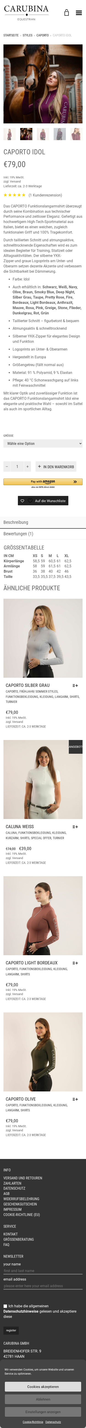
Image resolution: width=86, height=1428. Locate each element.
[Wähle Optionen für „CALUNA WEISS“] (76, 827)
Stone (62, 308)
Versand (15, 181)
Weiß (62, 287)
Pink (39, 308)
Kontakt (10, 1234)
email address (14, 1279)
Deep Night (65, 292)
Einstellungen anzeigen (43, 1412)
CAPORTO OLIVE (21, 1099)
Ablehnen (43, 1399)
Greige (50, 308)
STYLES (27, 35)
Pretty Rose (54, 297)
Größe (8, 435)
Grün (45, 313)
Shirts (74, 697)
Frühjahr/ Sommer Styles (38, 691)
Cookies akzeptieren (43, 1387)
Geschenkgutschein (20, 1204)
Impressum (12, 1209)
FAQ (6, 1245)
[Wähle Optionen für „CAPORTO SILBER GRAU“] (76, 685)
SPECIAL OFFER (41, 838)
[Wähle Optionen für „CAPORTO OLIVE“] (76, 1099)
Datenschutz (53, 1422)
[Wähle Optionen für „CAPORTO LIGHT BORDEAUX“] (76, 963)
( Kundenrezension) (45, 195)
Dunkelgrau (22, 313)
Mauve (18, 308)
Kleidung (46, 697)
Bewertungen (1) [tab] (18, 533)
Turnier (11, 702)
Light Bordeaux (42, 302)
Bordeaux (20, 302)
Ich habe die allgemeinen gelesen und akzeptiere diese (39, 1311)
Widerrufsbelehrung (21, 1199)
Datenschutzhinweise (21, 1311)
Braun (28, 292)
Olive (17, 292)
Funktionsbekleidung (22, 697)
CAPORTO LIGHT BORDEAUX (32, 963)
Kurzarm (12, 838)
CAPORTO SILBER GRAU (28, 685)
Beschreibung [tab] (15, 522)
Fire (68, 297)
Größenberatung (18, 1239)
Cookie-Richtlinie (33, 1422)
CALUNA (11, 833)
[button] (43, 484)
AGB (6, 1193)
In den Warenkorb (58, 467)
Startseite (11, 35)
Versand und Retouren (22, 1178)
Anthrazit (64, 302)
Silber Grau (22, 297)
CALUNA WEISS (20, 826)
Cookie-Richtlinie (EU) (21, 1215)
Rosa (30, 308)
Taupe (38, 297)
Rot (36, 313)
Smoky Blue (44, 292)
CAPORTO (42, 35)
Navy (73, 287)
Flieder (74, 308)
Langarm (61, 697)
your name (12, 1264)
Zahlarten (12, 1183)
